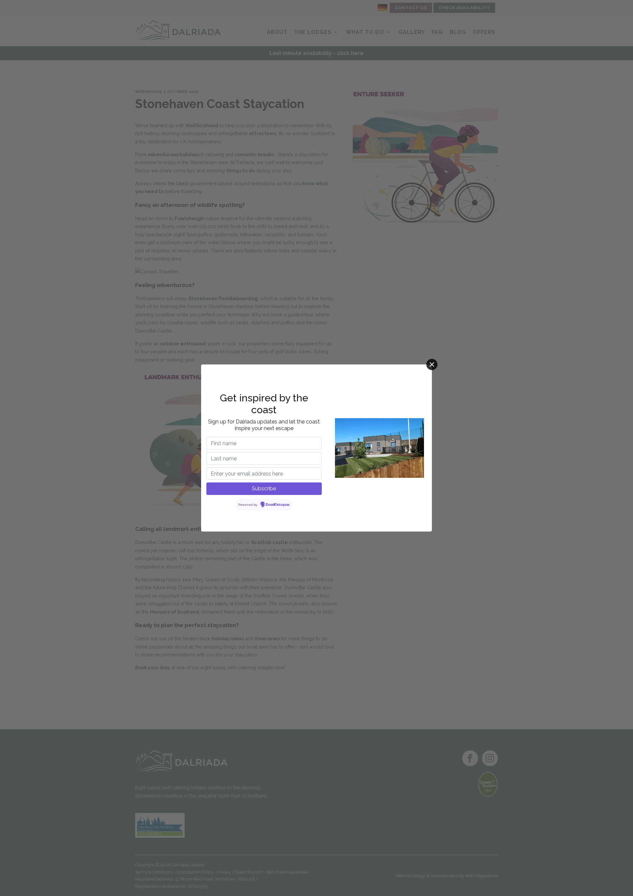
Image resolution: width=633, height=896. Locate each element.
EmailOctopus (277, 504)
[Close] (431, 364)
